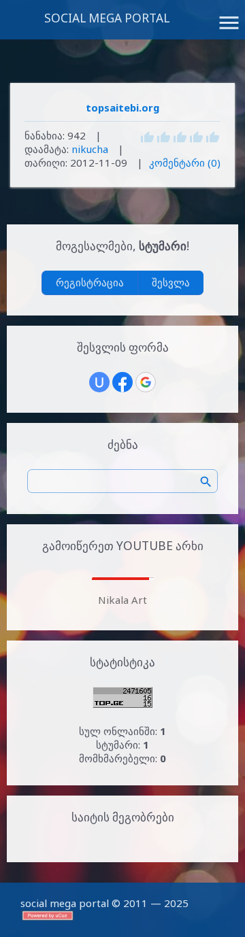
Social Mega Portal (106, 18)
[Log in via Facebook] (122, 382)
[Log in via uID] (99, 382)
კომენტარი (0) (184, 162)
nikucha (89, 149)
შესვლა (171, 282)
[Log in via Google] (145, 382)
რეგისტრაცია (90, 282)
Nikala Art (122, 600)
